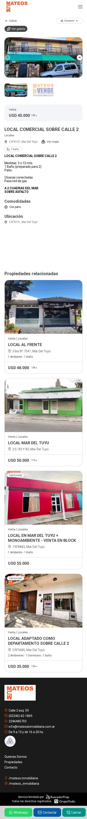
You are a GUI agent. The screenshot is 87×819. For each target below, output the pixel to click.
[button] (80, 57)
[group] (43, 57)
